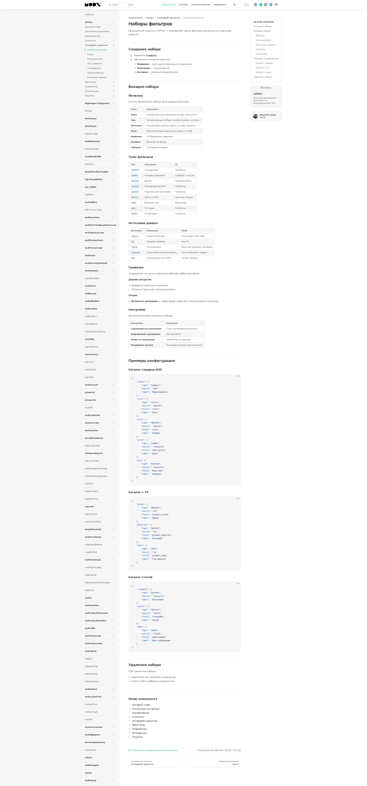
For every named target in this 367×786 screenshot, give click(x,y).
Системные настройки (146, 708)
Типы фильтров (263, 40)
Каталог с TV (262, 67)
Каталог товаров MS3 (266, 63)
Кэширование (140, 713)
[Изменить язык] (236, 4)
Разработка (139, 729)
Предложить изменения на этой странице (155, 750)
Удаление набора (262, 77)
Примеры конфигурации (266, 58)
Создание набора (262, 26)
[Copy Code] (236, 378)
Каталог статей (263, 72)
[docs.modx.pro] (93, 4)
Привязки (261, 49)
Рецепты (137, 737)
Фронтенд (138, 725)
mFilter (257, 93)
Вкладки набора (262, 31)
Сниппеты (138, 717)
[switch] (246, 4)
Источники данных (265, 44)
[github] (276, 4)
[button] (113, 22)
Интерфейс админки (144, 721)
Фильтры (260, 35)
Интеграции (139, 733)
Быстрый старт (141, 704)
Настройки (261, 54)
